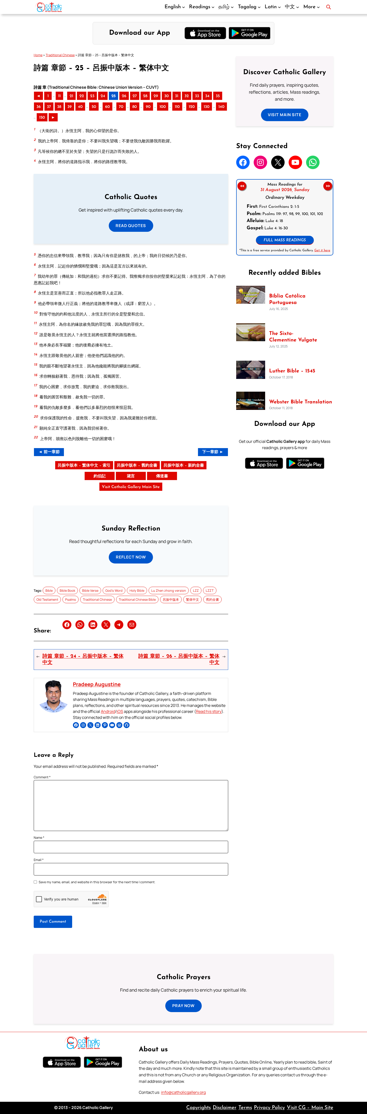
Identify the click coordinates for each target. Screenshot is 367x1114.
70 (121, 107)
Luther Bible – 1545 (292, 371)
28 (145, 96)
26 (124, 96)
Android (108, 711)
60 (107, 107)
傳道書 (162, 476)
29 (156, 96)
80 (134, 107)
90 (148, 107)
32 (186, 96)
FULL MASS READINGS (285, 240)
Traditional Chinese (60, 55)
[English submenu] (183, 6)
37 (49, 107)
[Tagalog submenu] (259, 6)
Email (39, 859)
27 (135, 96)
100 (163, 107)
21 (71, 96)
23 (92, 96)
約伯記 (100, 476)
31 (176, 96)
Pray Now (183, 1005)
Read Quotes (131, 225)
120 (192, 107)
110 (177, 107)
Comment (42, 777)
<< (242, 186)
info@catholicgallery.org (183, 1092)
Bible (49, 590)
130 (206, 107)
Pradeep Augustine (97, 684)
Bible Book (67, 590)
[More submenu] (318, 6)
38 (59, 107)
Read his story (208, 711)
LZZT (210, 590)
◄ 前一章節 (49, 452)
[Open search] (328, 7)
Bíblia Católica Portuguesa (287, 299)
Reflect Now (131, 557)
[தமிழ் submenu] (232, 6)
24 (103, 96)
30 (166, 96)
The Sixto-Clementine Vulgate (293, 337)
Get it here (322, 250)
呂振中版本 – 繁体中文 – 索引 (84, 466)
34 (207, 96)
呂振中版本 (171, 599)
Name (39, 837)
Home (38, 55)
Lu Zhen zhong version (168, 590)
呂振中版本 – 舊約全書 (137, 466)
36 (38, 107)
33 (197, 96)
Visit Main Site (284, 114)
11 (59, 96)
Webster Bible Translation (300, 402)
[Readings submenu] (212, 6)
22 (81, 96)
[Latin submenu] (279, 6)
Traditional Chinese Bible (137, 599)
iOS (120, 711)
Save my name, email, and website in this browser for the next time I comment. (97, 882)
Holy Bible (137, 590)
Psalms (70, 599)
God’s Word (114, 590)
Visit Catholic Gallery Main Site (131, 487)
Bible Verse (90, 590)
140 (221, 107)
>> (328, 186)
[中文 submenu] (297, 6)
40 (80, 107)
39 (69, 107)
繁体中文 (192, 599)
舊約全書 (212, 599)
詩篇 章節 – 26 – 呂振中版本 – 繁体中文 (178, 659)
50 (94, 107)
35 (218, 96)
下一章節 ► (212, 452)
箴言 (131, 476)
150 (42, 118)
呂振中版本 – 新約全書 (184, 466)
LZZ (196, 590)
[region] (284, 217)
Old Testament (47, 599)
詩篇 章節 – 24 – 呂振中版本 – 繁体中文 (83, 659)
